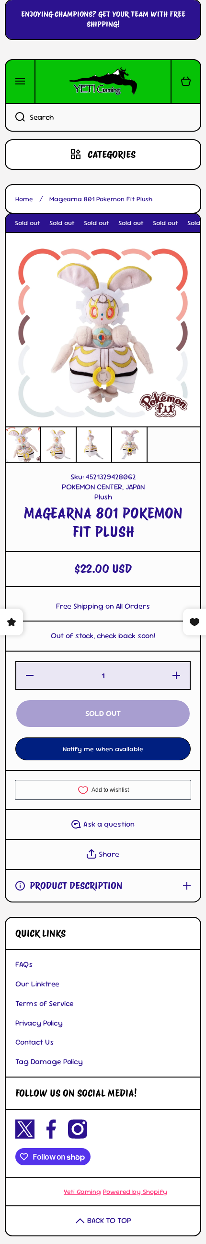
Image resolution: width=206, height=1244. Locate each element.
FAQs (24, 964)
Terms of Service (44, 1003)
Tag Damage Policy (49, 1062)
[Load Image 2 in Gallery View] (58, 444)
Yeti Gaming (82, 1191)
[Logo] (103, 81)
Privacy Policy (39, 1023)
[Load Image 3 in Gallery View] (94, 444)
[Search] (15, 117)
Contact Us (34, 1042)
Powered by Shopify (135, 1191)
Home (24, 199)
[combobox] (103, 117)
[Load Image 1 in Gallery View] (23, 444)
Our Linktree (37, 984)
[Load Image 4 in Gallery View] (129, 444)
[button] (186, 81)
